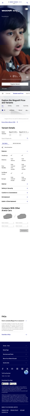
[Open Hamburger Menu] (3, 93)
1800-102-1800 (6, 376)
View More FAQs (6, 334)
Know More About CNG (8, 122)
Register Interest (15, 84)
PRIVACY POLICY (14, 410)
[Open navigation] (3, 3)
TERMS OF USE (5, 410)
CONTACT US (5, 412)
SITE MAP (22, 410)
